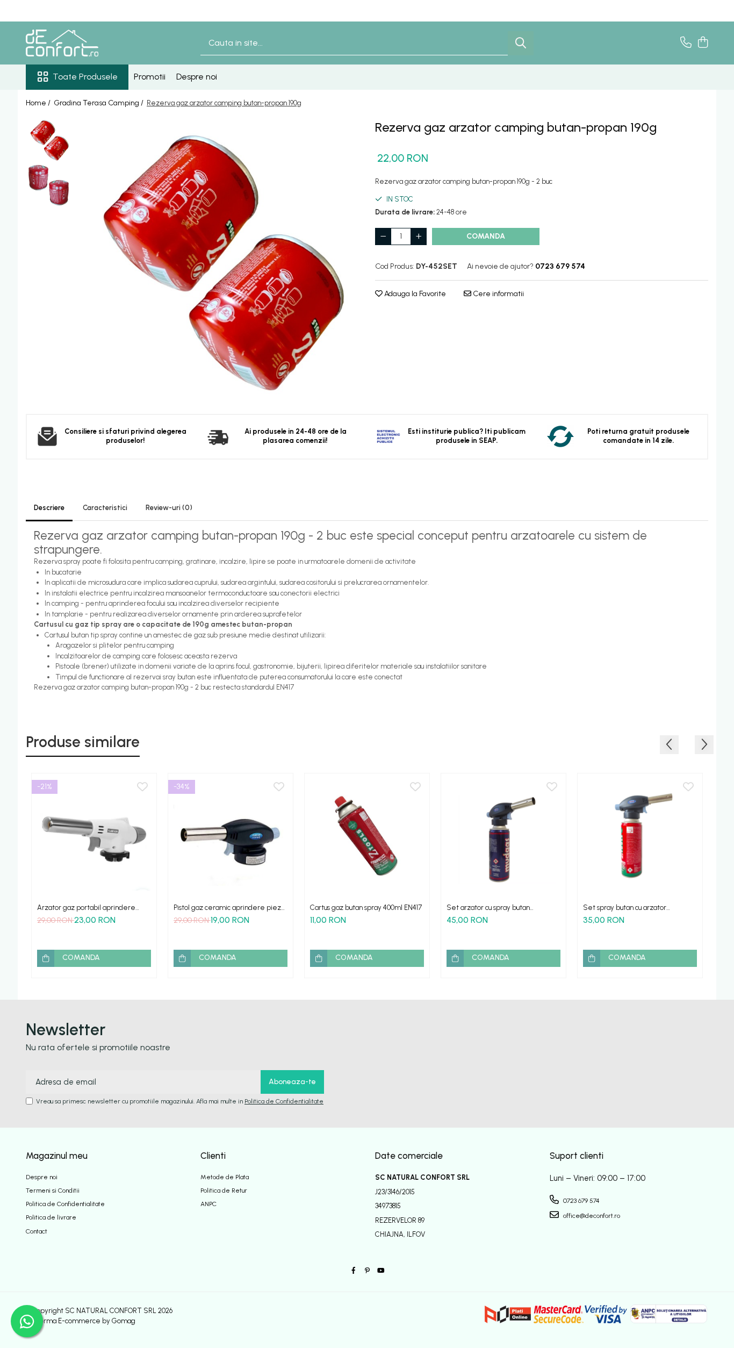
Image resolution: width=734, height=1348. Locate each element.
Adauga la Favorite (414, 293)
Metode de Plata (224, 1177)
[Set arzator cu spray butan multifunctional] (503, 836)
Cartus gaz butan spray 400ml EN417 (366, 908)
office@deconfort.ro (591, 1216)
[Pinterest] (367, 1270)
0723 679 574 (581, 1200)
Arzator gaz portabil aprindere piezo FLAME (86, 908)
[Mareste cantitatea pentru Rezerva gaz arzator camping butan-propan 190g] (419, 236)
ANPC (208, 1204)
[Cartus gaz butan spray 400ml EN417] (367, 836)
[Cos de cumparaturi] (702, 43)
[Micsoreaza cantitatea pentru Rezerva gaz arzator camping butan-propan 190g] (383, 236)
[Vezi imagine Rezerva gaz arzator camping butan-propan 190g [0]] (48, 139)
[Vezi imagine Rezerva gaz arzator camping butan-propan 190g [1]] (48, 185)
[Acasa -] (79, 43)
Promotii (149, 76)
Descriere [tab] (49, 508)
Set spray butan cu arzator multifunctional (624, 908)
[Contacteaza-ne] (686, 43)
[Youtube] (380, 1270)
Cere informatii (497, 293)
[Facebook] (353, 1270)
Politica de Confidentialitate (283, 1101)
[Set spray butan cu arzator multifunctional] (640, 836)
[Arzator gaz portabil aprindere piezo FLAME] (94, 836)
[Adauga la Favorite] (142, 787)
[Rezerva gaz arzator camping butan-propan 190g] (218, 258)
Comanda (485, 236)
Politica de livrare (51, 1217)
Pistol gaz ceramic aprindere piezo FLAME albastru (229, 908)
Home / (39, 102)
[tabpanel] (218, 258)
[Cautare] (521, 43)
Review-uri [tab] (169, 508)
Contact (36, 1231)
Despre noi (196, 76)
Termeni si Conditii (53, 1190)
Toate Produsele (85, 76)
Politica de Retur (223, 1190)
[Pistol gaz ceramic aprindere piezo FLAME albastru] (230, 836)
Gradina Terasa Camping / (99, 102)
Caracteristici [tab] (105, 508)
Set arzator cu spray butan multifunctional (488, 908)
